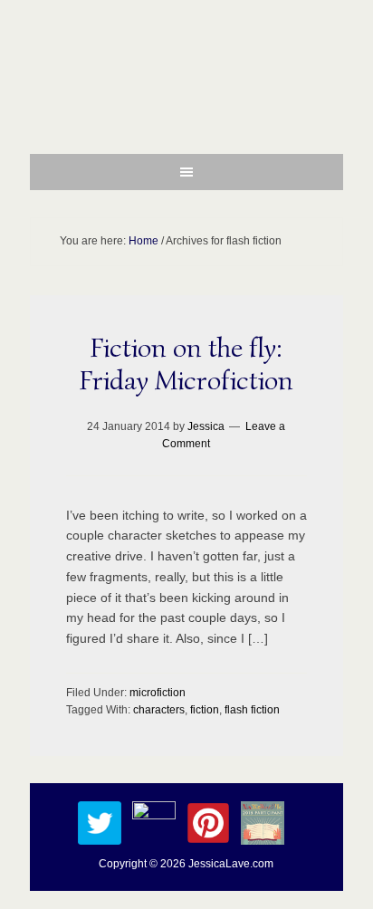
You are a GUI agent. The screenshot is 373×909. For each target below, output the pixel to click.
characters (159, 709)
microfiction (157, 692)
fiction (204, 709)
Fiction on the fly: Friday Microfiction (186, 363)
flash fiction (252, 709)
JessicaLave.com (230, 863)
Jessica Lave (186, 86)
